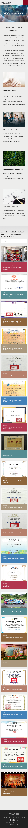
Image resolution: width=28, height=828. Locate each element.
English (18, 817)
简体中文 (11, 817)
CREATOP (16, 824)
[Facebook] (10, 820)
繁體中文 (5, 817)
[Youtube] (14, 820)
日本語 (23, 817)
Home (2, 808)
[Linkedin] (17, 820)
